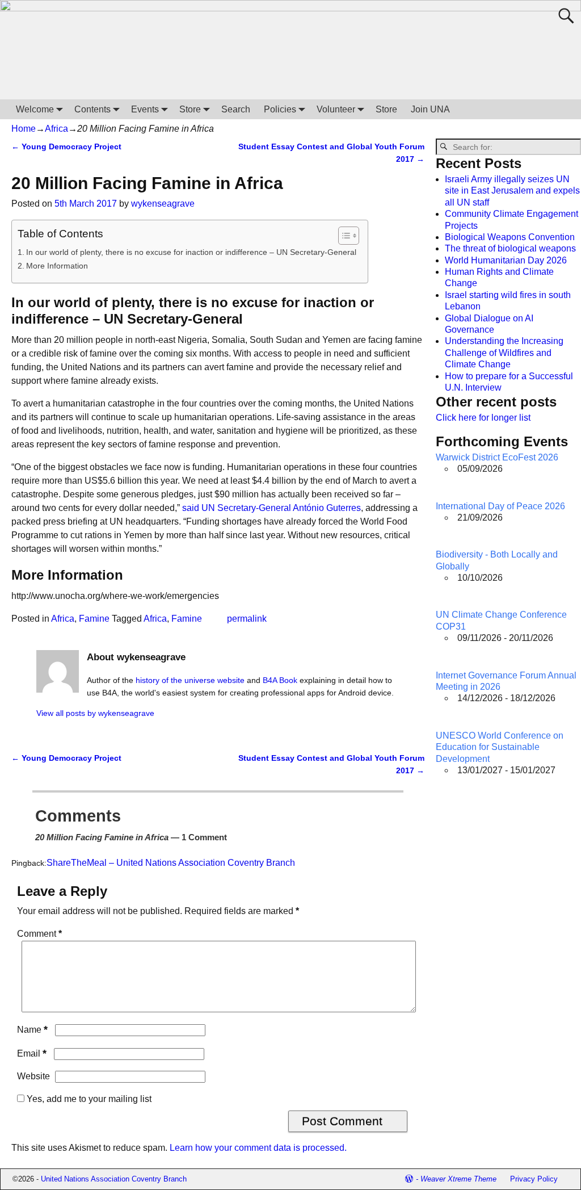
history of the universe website (190, 680)
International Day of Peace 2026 (500, 506)
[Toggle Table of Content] (343, 235)
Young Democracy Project (66, 146)
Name (32, 1029)
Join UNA (430, 109)
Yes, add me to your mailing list (87, 1099)
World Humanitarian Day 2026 (506, 260)
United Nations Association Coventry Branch (114, 1179)
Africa (56, 128)
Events (145, 109)
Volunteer (336, 109)
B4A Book (280, 680)
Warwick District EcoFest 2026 (497, 457)
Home (23, 128)
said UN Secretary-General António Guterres (271, 508)
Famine (94, 618)
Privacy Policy (534, 1179)
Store (190, 109)
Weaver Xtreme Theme (458, 1179)
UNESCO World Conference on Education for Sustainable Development (499, 747)
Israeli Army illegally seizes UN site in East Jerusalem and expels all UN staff (512, 190)
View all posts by (95, 713)
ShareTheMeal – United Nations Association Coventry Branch (171, 863)
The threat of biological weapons (510, 248)
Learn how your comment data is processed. (258, 1148)
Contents (92, 109)
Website (33, 1076)
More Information (57, 265)
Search (235, 109)
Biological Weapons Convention (510, 237)
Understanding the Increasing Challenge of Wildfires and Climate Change (504, 352)
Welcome (35, 109)
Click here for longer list (483, 417)
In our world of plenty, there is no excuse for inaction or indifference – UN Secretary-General (191, 252)
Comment (39, 933)
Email (32, 1053)
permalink (247, 618)
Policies (280, 109)
